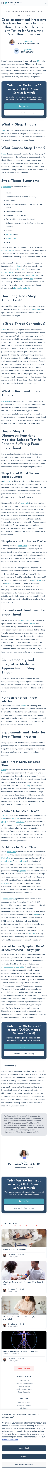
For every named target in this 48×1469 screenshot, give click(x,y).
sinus (19, 278)
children (17, 266)
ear (31, 278)
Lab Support (24, 1408)
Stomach (10, 234)
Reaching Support (24, 1405)
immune (15, 818)
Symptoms (6, 186)
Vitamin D (5, 815)
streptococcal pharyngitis (12, 967)
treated (32, 623)
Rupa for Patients (24, 1402)
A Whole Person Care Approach (22, 11)
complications (31, 275)
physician (7, 481)
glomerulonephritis (21, 288)
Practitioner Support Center (24, 1383)
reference (9, 583)
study (28, 785)
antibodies (22, 545)
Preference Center (24, 1465)
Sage (3, 769)
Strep (3, 130)
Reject (24, 1456)
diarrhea (5, 883)
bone (3, 818)
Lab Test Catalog (24, 1386)
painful (24, 705)
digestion (22, 870)
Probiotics (5, 858)
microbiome (6, 861)
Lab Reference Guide (24, 1389)
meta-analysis (9, 899)
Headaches (11, 238)
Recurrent (5, 401)
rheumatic (21, 269)
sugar (3, 821)
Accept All (24, 1448)
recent (36, 914)
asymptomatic (7, 250)
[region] (24, 1439)
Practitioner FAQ (24, 1380)
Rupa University (24, 1392)
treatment (36, 309)
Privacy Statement (10, 1440)
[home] (13, 2)
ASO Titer (36, 580)
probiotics (11, 851)
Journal (32, 933)
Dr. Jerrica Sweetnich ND (28, 43)
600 (39, 61)
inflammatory (7, 272)
